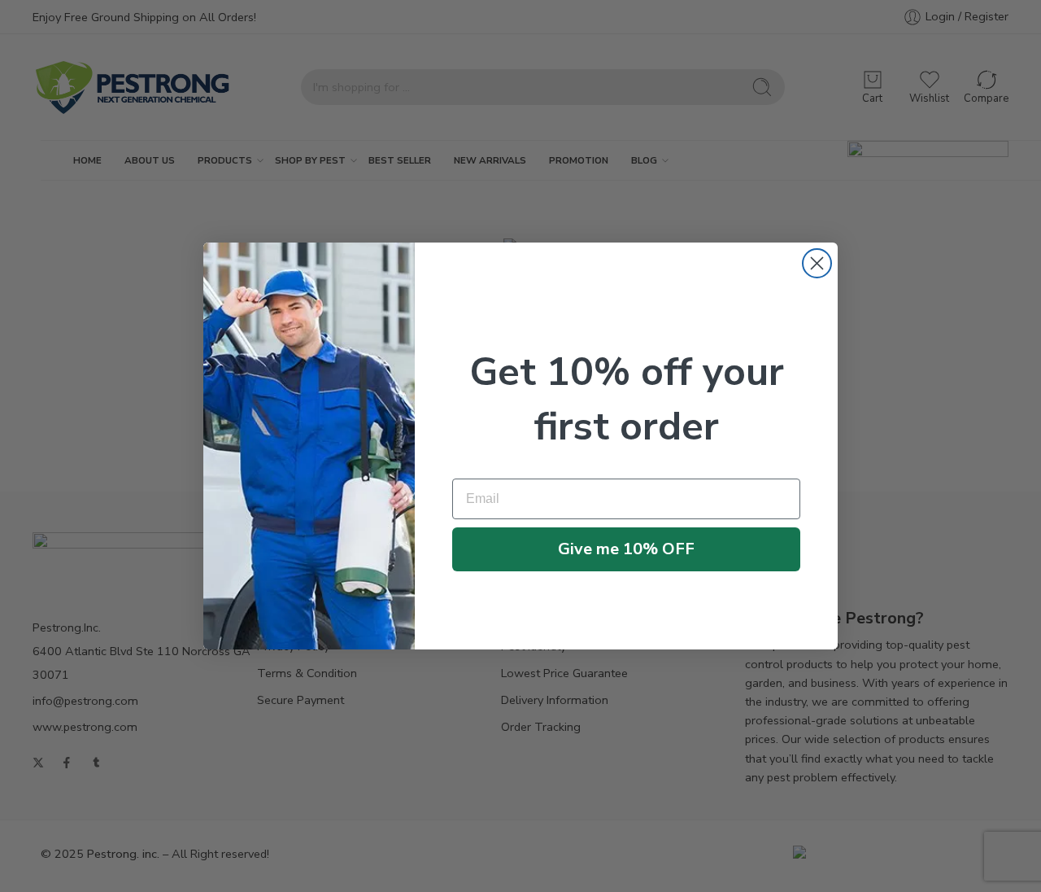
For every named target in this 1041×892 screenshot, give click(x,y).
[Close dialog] (817, 263)
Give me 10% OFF (626, 549)
